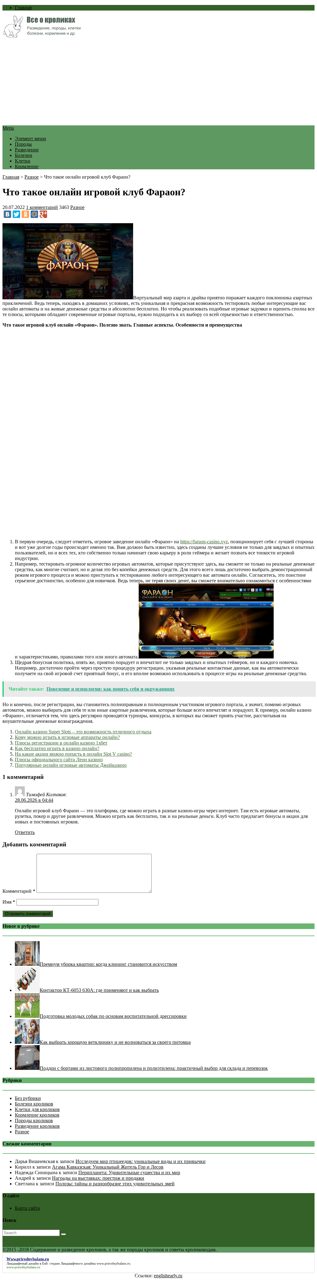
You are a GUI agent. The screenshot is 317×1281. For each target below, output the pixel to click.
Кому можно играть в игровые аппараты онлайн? (67, 737)
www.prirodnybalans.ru (113, 1263)
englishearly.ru (168, 1275)
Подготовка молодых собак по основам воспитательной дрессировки (113, 1016)
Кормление (26, 166)
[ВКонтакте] (7, 214)
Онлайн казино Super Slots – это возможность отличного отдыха (83, 731)
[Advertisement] (158, 82)
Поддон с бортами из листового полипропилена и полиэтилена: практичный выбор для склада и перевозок (154, 1068)
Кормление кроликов (37, 1115)
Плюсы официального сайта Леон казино (59, 759)
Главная (23, 7)
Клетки (22, 160)
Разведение (27, 149)
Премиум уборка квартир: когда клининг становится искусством (108, 964)
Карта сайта (27, 1208)
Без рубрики (28, 1098)
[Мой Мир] (34, 214)
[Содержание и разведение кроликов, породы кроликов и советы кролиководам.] (41, 35)
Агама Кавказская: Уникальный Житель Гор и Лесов (107, 1167)
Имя (8, 902)
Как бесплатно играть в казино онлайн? (57, 748)
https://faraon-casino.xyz (204, 541)
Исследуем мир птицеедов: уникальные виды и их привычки (141, 1161)
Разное (31, 177)
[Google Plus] (43, 214)
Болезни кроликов (34, 1103)
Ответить (25, 832)
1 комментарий (42, 207)
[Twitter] (16, 214)
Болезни (23, 155)
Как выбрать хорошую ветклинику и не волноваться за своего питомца (115, 1042)
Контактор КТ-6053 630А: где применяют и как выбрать (99, 990)
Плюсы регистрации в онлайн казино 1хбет (61, 742)
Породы (23, 144)
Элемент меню (30, 138)
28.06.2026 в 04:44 (34, 800)
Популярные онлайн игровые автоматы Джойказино (71, 765)
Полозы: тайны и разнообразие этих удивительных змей (115, 1183)
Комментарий (18, 891)
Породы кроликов (34, 1120)
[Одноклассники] (25, 214)
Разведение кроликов (37, 1126)
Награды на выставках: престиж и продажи (98, 1178)
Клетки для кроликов (37, 1109)
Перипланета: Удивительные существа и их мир (129, 1172)
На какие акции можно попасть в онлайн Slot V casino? (73, 754)
